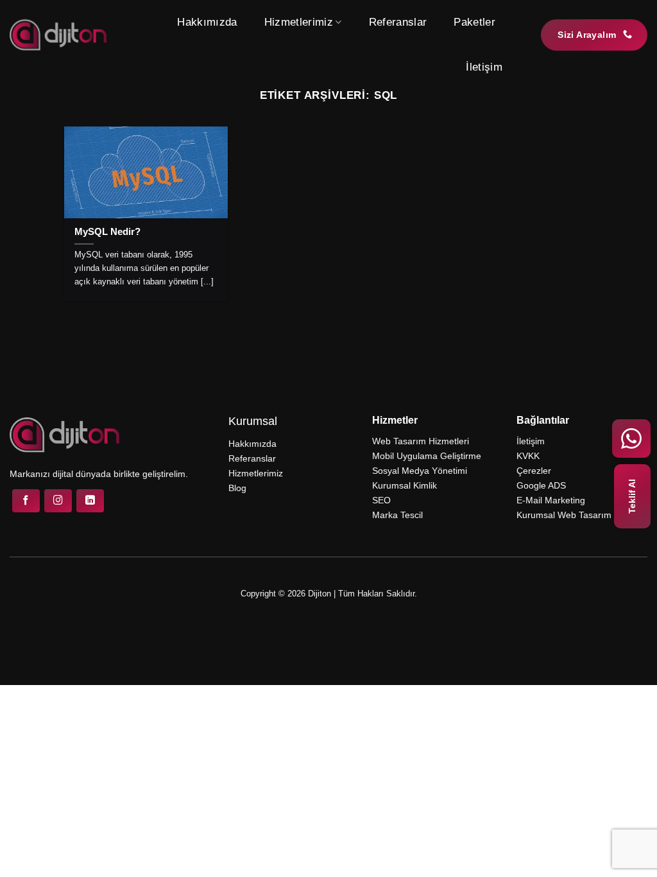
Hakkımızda (207, 22)
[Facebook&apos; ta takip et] (26, 500)
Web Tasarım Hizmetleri (420, 441)
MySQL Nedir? (107, 232)
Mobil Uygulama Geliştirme (426, 456)
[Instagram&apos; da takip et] (58, 500)
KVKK (528, 456)
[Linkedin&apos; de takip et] (90, 500)
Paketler (474, 22)
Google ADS (541, 485)
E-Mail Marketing (550, 500)
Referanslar (398, 22)
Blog (237, 488)
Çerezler (533, 470)
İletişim (484, 67)
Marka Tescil (397, 515)
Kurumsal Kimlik (404, 485)
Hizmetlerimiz (298, 22)
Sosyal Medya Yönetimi (419, 470)
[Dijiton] (58, 35)
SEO (381, 500)
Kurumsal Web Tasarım (563, 515)
